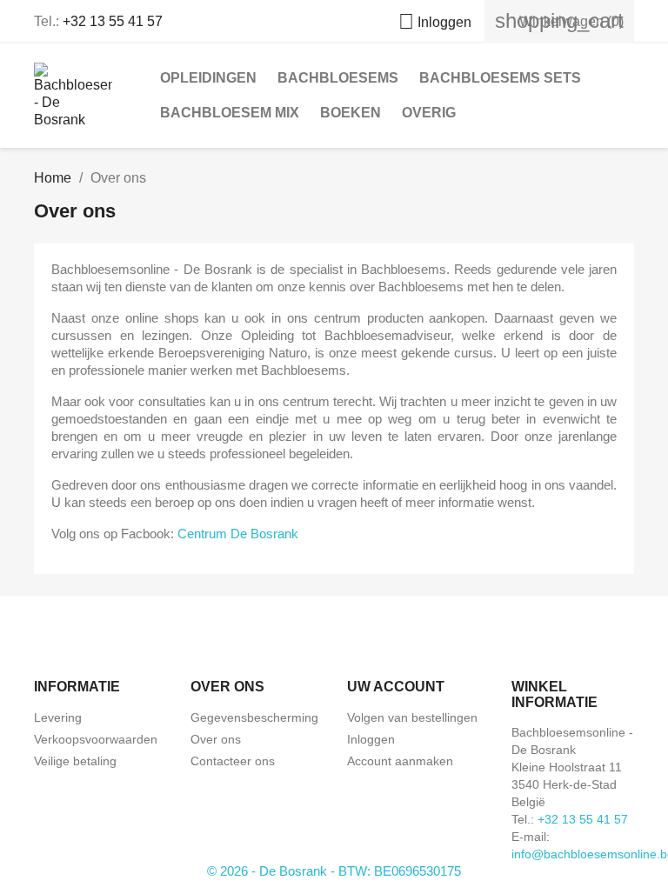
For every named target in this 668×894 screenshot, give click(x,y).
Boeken (350, 112)
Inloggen (371, 739)
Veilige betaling (75, 761)
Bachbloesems (337, 77)
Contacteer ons (232, 761)
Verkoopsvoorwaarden (95, 739)
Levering (58, 717)
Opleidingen (208, 77)
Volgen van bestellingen (412, 717)
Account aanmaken (400, 761)
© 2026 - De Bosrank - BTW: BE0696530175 (334, 871)
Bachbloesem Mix (229, 112)
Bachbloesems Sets (500, 77)
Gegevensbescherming (254, 717)
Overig (429, 112)
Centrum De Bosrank (237, 533)
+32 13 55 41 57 (113, 21)
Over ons (215, 739)
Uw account (395, 686)
